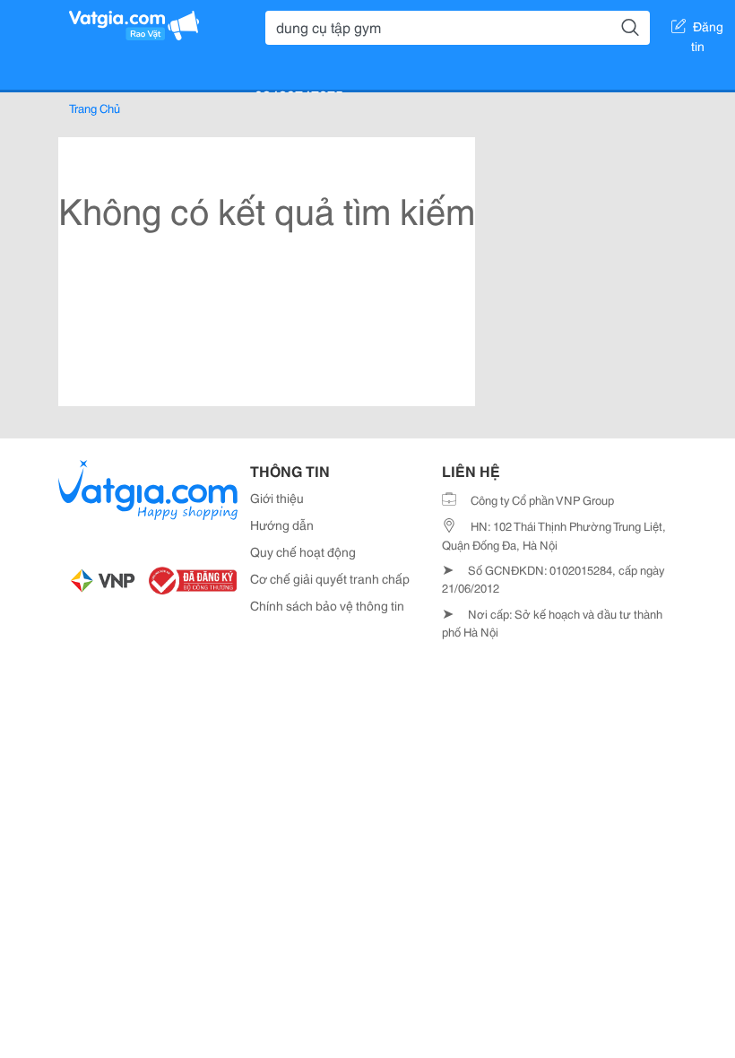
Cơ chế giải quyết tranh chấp (330, 578)
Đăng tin (707, 29)
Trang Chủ (94, 108)
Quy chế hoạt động (303, 551)
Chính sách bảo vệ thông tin (327, 605)
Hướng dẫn (282, 524)
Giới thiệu (277, 498)
